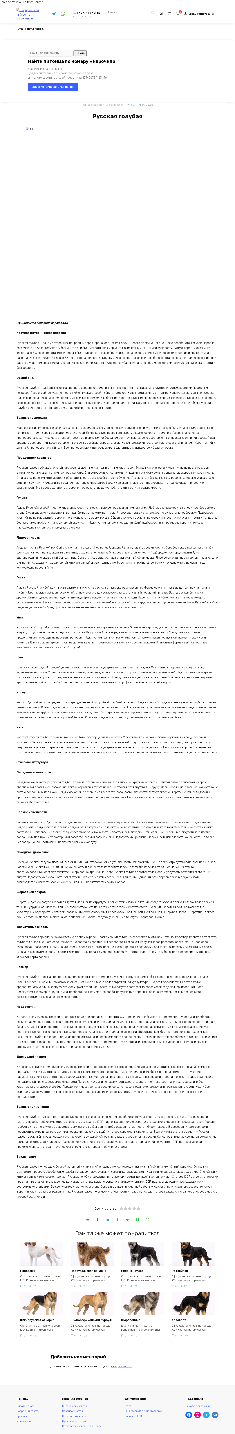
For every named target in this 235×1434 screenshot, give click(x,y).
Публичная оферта (74, 1421)
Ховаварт (179, 1320)
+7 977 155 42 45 (86, 15)
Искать (80, 53)
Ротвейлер (180, 1270)
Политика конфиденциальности (81, 1426)
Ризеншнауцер (132, 1270)
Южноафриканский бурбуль (92, 1320)
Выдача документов (74, 1406)
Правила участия (72, 1411)
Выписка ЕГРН (133, 1416)
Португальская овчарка (88, 1270)
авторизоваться (121, 1366)
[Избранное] (169, 14)
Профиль (22, 1416)
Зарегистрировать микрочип (53, 87)
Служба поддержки (197, 1406)
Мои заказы (24, 1421)
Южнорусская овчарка (37, 1320)
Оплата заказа (26, 1406)
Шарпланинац (131, 1320)
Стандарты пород (30, 28)
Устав (127, 1406)
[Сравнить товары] (161, 14)
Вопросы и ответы (28, 1411)
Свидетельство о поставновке (143, 1411)
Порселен (27, 1270)
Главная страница (92, 104)
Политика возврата (74, 1416)
